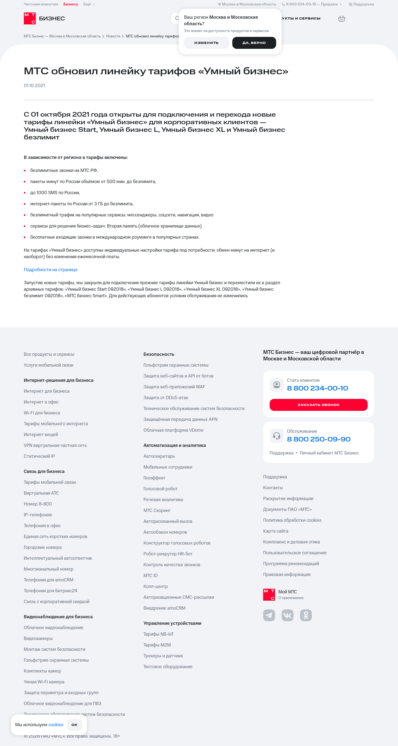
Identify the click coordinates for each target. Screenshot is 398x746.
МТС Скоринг (157, 510)
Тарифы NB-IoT (158, 634)
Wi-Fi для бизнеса (42, 413)
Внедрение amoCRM (164, 608)
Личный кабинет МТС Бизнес (329, 453)
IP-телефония (38, 515)
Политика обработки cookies (292, 520)
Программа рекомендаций (291, 564)
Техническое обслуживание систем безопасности (193, 408)
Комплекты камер (42, 671)
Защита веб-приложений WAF (174, 387)
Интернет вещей (41, 434)
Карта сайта (275, 531)
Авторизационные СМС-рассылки (178, 597)
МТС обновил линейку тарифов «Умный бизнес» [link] (167, 36)
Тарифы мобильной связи (50, 482)
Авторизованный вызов (168, 521)
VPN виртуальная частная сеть (55, 445)
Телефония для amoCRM (48, 580)
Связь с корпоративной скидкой (56, 601)
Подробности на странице (51, 270)
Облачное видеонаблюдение (53, 628)
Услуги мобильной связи (48, 365)
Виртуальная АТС (41, 493)
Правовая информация (287, 574)
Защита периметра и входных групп (61, 693)
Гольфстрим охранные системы (56, 660)
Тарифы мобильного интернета (56, 424)
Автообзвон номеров (165, 532)
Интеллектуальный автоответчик (58, 558)
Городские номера (43, 547)
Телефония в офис (42, 526)
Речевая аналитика (163, 500)
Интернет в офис (41, 402)
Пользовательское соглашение (295, 553)
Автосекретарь (159, 456)
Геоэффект (154, 478)
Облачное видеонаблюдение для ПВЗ (62, 703)
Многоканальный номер (48, 569)
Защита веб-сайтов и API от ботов (178, 376)
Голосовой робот (160, 489)
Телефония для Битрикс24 (50, 591)
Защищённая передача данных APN (180, 419)
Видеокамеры (38, 638)
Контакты (273, 488)
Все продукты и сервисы (49, 354)
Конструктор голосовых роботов (177, 543)
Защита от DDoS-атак (165, 398)
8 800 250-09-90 (319, 439)
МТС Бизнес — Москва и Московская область (62, 36)
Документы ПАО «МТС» (287, 509)
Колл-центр (155, 586)
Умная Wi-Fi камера (44, 682)
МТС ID (150, 575)
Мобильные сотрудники (167, 467)
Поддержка (283, 453)
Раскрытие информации (288, 498)
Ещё (87, 4)
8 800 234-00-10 (312, 4)
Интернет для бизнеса (47, 391)
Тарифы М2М (157, 645)
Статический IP (39, 456)
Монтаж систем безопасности (54, 649)
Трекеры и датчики (163, 656)
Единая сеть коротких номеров (55, 536)
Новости (113, 36)
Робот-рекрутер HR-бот (168, 554)
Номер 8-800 (38, 504)
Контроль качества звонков (171, 565)
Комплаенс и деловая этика (291, 542)
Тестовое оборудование (168, 667)
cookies (55, 725)
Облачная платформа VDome (173, 430)
